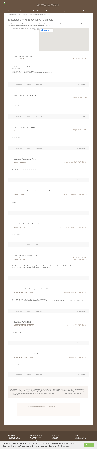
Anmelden (49, 11)
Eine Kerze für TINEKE (22, 322)
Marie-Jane (33, 438)
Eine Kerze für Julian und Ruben (25, 95)
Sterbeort (31, 14)
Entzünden (36, 11)
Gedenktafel (24, 14)
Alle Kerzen (23, 11)
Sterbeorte (55, 438)
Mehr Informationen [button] (63, 446)
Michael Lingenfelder (35, 440)
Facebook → (86, 11)
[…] (84, 300)
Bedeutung (62, 11)
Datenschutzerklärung (80, 438)
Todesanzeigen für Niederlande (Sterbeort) (31, 19)
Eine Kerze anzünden (13, 437)
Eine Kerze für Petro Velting (23, 56)
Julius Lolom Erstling (35, 437)
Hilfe (74, 11)
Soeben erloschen (57, 440)
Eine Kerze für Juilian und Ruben (25, 255)
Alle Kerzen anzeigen (13, 440)
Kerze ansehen (81, 84)
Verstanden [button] (89, 445)
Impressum (77, 437)
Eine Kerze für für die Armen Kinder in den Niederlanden (34, 190)
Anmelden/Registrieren (14, 438)
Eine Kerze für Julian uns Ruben (25, 159)
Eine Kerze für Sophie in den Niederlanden (29, 354)
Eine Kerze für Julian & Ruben (24, 127)
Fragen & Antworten (80, 440)
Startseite (10, 11)
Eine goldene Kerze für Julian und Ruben (28, 224)
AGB (82, 437)
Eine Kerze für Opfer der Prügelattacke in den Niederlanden (34, 289)
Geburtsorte (55, 437)
